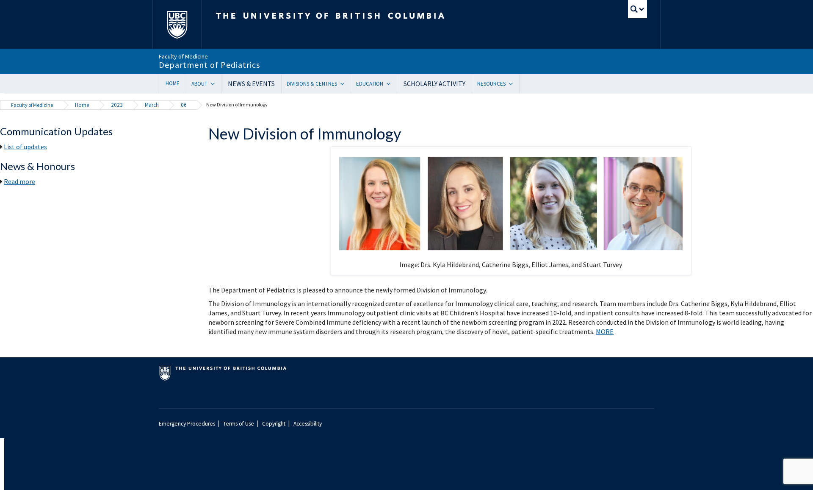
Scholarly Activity (434, 83)
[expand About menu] (215, 84)
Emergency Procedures (187, 423)
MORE (605, 331)
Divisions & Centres (312, 83)
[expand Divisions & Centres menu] (345, 84)
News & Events (251, 83)
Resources (491, 83)
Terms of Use (238, 423)
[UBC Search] (637, 9)
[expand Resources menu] (514, 84)
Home (173, 83)
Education (369, 83)
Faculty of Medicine (32, 105)
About (199, 83)
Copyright (273, 423)
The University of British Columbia (176, 24)
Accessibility (307, 423)
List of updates (25, 146)
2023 (117, 105)
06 (184, 105)
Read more (19, 181)
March (152, 105)
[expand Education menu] (391, 84)
